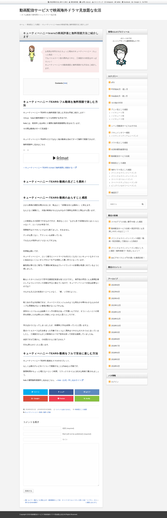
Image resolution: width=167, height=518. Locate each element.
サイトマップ (98, 2)
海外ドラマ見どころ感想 (121, 170)
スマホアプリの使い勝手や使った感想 (126, 222)
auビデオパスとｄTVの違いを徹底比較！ (128, 258)
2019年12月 (116, 305)
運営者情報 (74, 2)
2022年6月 (115, 292)
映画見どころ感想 (81, 409)
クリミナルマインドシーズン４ (124, 176)
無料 (44, 412)
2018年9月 (115, 332)
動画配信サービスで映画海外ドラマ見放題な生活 (60, 10)
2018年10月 (116, 326)
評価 (49, 412)
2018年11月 (116, 319)
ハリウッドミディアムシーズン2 (124, 136)
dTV (113, 82)
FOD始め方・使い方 (119, 89)
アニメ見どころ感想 (119, 109)
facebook (127, 2)
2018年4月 (115, 366)
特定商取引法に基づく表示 (58, 2)
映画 (40, 412)
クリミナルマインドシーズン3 (123, 173)
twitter (119, 2)
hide (65, 83)
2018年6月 (115, 353)
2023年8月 (115, 285)
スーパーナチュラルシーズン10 (124, 182)
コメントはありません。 (64, 409)
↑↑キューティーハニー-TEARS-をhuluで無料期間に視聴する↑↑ (48, 168)
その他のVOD (117, 103)
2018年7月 (115, 346)
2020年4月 (115, 298)
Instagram (109, 2)
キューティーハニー (31, 412)
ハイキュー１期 (117, 112)
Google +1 (137, 2)
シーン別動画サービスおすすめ (124, 126)
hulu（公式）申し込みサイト (69, 380)
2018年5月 (115, 359)
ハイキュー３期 (117, 119)
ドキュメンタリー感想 (120, 133)
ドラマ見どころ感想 (119, 143)
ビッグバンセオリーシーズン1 (123, 186)
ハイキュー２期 (117, 116)
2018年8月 (115, 339)
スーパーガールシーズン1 (121, 179)
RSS (145, 2)
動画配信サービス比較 (120, 156)
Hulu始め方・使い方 (119, 96)
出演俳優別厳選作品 (119, 149)
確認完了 (115, 193)
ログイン (115, 382)
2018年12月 (116, 312)
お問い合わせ (86, 2)
